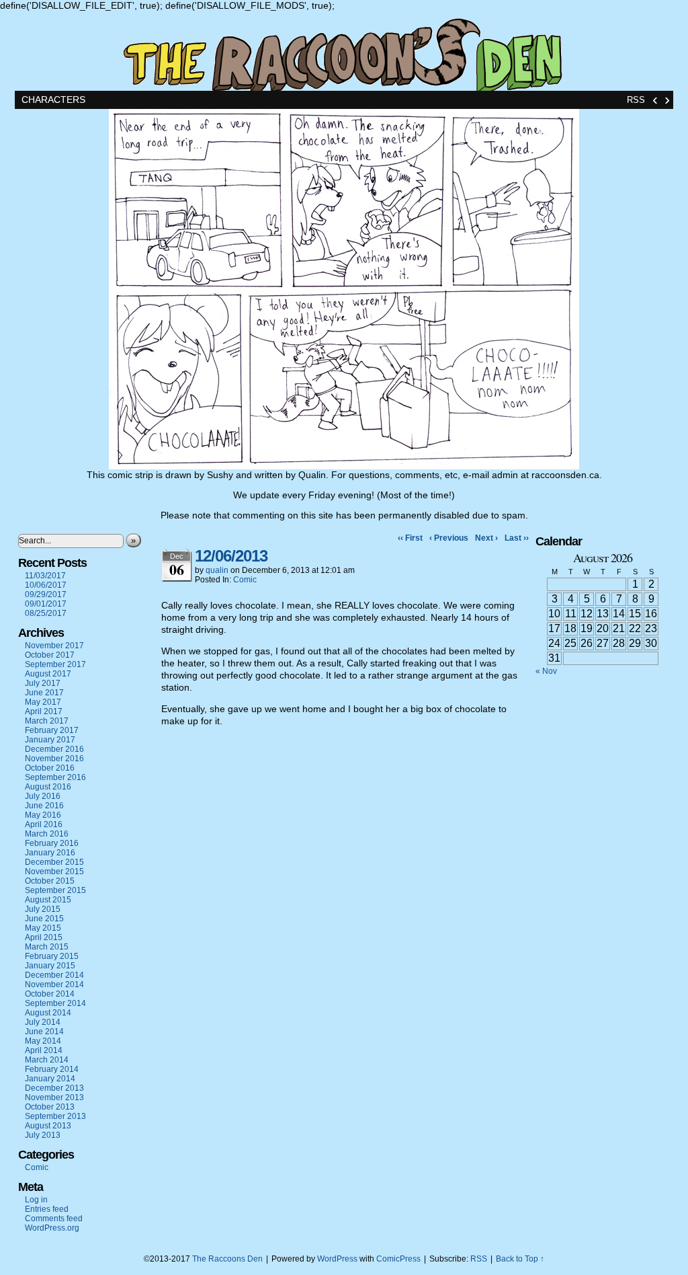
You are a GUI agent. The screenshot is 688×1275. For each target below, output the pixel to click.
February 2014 (52, 1069)
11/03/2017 (45, 575)
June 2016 (44, 805)
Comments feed (54, 1218)
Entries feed (47, 1209)
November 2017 (54, 645)
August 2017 (48, 674)
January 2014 (50, 1078)
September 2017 (55, 664)
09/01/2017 (46, 604)
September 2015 (55, 890)
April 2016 (43, 824)
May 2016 (43, 815)
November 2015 (54, 871)
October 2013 (50, 1107)
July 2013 (42, 1135)
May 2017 (43, 702)
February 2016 (52, 843)
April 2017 (43, 711)
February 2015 (52, 956)
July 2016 (42, 796)
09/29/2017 (46, 594)
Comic (36, 1167)
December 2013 (54, 1088)
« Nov (546, 671)
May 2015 (43, 928)
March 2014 (47, 1060)
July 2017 (42, 683)
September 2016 (55, 777)
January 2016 (50, 852)
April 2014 (43, 1050)
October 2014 (50, 994)
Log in (36, 1199)
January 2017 (50, 739)
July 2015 (42, 909)
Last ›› (517, 538)
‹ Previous (448, 538)
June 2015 (44, 918)
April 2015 (43, 937)
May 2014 (43, 1041)
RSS (636, 100)
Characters (53, 99)
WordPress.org (52, 1228)
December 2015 (54, 862)
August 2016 (48, 786)
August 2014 (48, 1012)
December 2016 (54, 749)
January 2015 (50, 965)
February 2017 (52, 730)
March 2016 (47, 834)
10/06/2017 (46, 585)
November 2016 (54, 758)
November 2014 (54, 984)
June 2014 (44, 1031)
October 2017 (50, 655)
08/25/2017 (46, 613)
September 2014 (55, 1003)
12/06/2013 (231, 556)
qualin (217, 570)
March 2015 (47, 947)
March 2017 (47, 721)
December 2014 (54, 975)
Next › (486, 538)
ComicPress (398, 1259)
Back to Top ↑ (520, 1259)
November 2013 (54, 1097)
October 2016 (50, 768)
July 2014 (42, 1022)
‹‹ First (410, 538)
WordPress (337, 1259)
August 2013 (48, 1125)
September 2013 (55, 1116)
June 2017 (44, 692)
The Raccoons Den (344, 51)
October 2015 (50, 881)
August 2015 (48, 899)
